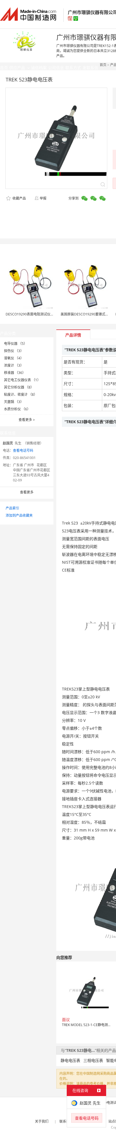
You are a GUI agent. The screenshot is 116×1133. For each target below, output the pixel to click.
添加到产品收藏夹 (19, 515)
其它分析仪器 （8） (19, 387)
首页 (103, 64)
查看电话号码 (23, 450)
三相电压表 (93, 1060)
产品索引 (12, 508)
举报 (43, 198)
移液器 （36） (15, 372)
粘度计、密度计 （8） (20, 394)
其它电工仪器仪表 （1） (22, 380)
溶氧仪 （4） (14, 358)
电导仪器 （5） (15, 343)
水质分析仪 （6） (17, 409)
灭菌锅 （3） (14, 401)
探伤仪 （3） (14, 350)
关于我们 (41, 1121)
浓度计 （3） (14, 365)
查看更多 (27, 419)
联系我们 (66, 1121)
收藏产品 (19, 198)
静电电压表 (70, 1060)
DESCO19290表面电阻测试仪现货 (31, 314)
